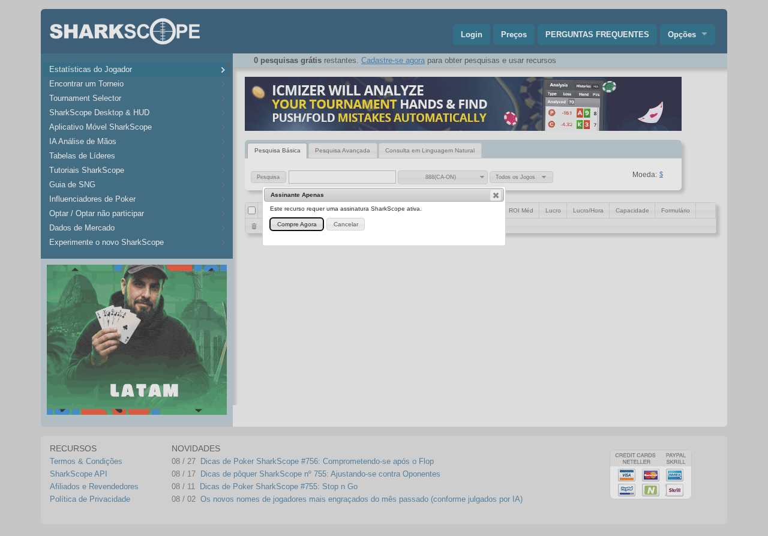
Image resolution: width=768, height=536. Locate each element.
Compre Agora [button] (297, 224)
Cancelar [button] (346, 224)
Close (496, 195)
